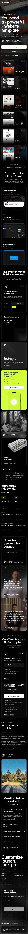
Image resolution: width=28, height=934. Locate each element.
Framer (17, 364)
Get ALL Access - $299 (14, 696)
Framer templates (5, 871)
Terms (5, 917)
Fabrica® (17, 627)
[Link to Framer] (5, 879)
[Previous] (21, 286)
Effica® (18, 594)
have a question (9, 749)
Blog (2, 875)
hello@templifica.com (6, 884)
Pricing (15, 871)
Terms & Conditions (18, 875)
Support (3, 873)
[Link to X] (2, 879)
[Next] (23, 286)
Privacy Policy (11, 917)
